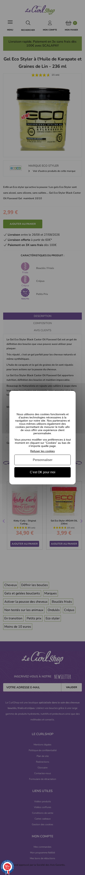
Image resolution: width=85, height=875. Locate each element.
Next (81, 522)
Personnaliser (42, 460)
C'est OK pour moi (42, 472)
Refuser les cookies (42, 450)
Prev (4, 522)
